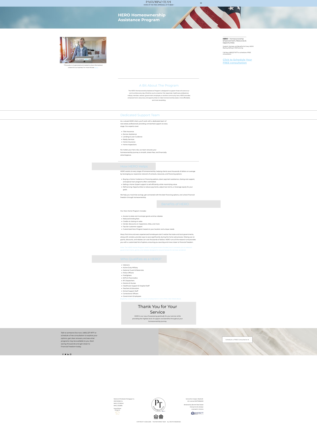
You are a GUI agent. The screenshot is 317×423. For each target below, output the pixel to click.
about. (96, 67)
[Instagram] (71, 354)
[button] (104, 61)
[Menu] (201, 3)
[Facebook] (63, 354)
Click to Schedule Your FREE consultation (237, 61)
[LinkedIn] (68, 354)
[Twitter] (65, 354)
